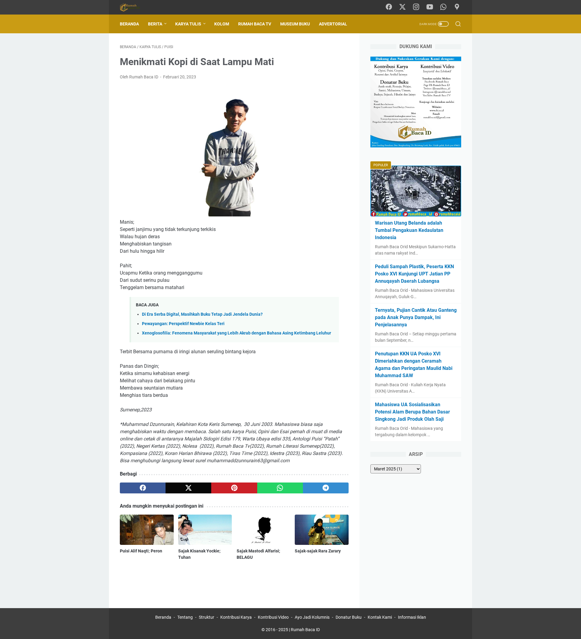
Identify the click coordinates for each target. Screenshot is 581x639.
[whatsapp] (280, 488)
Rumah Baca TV (254, 23)
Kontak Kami (380, 617)
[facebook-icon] (389, 7)
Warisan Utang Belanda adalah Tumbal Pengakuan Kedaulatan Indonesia (409, 230)
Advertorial (333, 23)
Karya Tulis (188, 23)
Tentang (185, 617)
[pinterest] (234, 488)
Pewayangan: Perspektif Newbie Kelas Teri (183, 323)
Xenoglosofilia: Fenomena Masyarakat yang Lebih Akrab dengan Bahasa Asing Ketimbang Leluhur (236, 333)
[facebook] (143, 488)
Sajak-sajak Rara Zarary (318, 550)
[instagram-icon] (416, 7)
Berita (155, 23)
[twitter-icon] (402, 7)
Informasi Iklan (412, 617)
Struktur (206, 617)
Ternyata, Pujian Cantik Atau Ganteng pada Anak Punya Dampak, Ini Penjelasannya (416, 317)
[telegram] (326, 488)
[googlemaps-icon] (457, 7)
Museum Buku (295, 23)
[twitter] (188, 488)
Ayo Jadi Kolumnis (312, 617)
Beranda (129, 23)
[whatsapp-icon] (443, 7)
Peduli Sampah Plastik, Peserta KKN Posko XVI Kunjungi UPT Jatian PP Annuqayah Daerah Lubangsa (414, 274)
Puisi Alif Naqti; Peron (141, 550)
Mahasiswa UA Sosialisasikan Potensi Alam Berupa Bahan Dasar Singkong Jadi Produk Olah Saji (412, 412)
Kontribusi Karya (236, 617)
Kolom (221, 23)
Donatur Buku (349, 617)
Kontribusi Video (273, 617)
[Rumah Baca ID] (133, 7)
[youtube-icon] (429, 7)
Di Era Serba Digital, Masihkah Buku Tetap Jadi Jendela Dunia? (202, 314)
